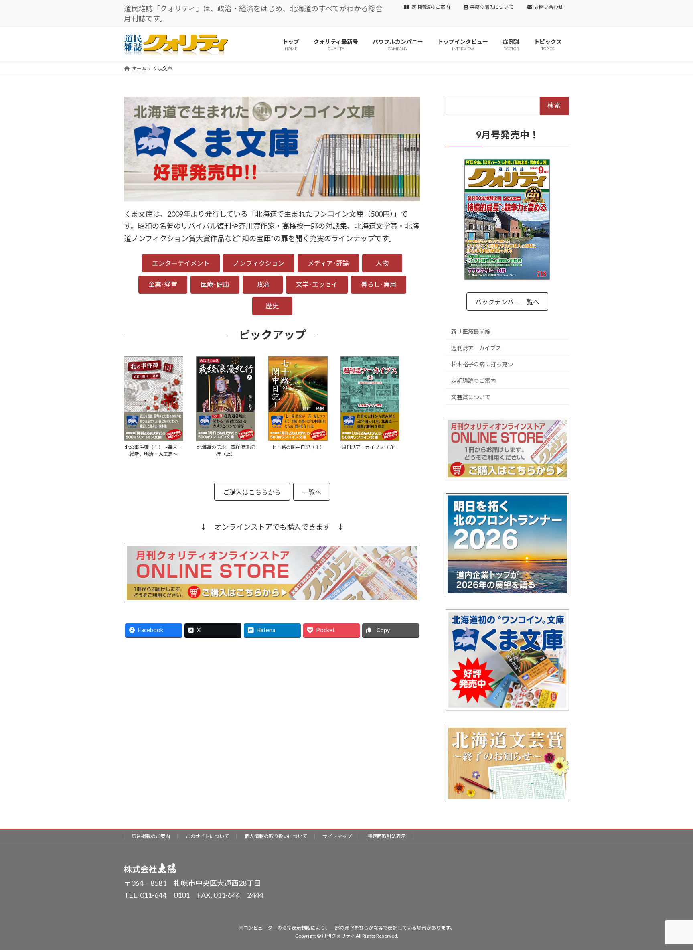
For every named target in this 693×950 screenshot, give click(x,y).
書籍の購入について (491, 7)
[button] (181, 263)
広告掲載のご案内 (151, 836)
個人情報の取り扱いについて (276, 836)
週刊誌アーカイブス (476, 348)
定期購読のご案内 (430, 7)
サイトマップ (337, 836)
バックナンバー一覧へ (507, 302)
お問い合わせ (548, 7)
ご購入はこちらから (252, 492)
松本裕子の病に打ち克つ (482, 364)
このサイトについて (207, 836)
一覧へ (311, 492)
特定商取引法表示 (386, 836)
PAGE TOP (669, 914)
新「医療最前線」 (473, 331)
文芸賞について (470, 397)
